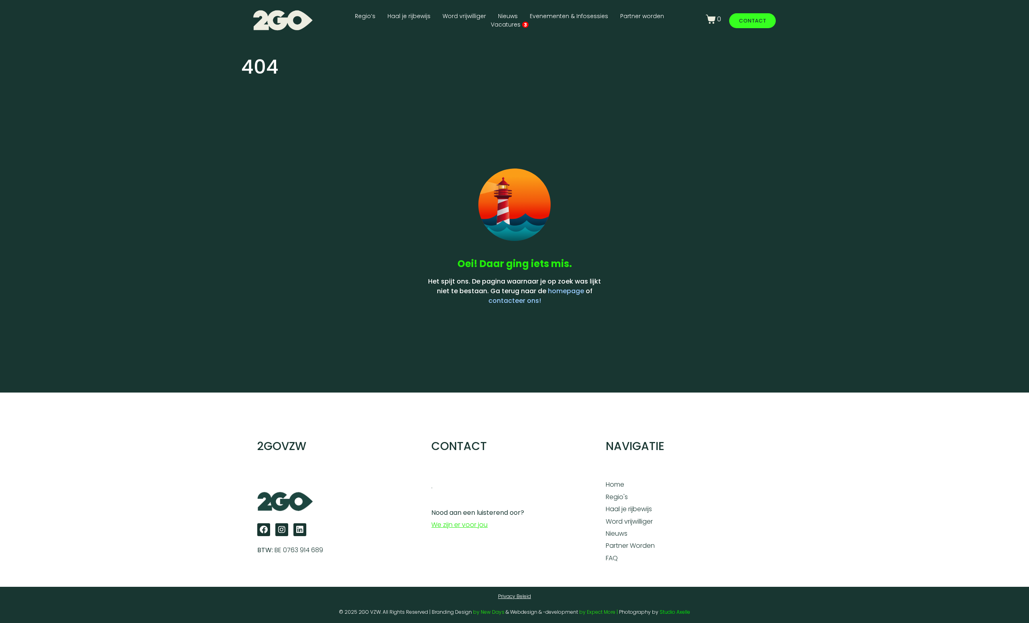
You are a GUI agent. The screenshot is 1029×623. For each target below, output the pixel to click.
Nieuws (508, 16)
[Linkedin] (299, 529)
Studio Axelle (675, 612)
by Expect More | (599, 612)
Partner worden (642, 16)
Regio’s (365, 16)
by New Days (488, 612)
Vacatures (509, 25)
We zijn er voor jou (459, 524)
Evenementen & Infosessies (569, 16)
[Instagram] (281, 529)
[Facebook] (263, 529)
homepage (566, 291)
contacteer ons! (514, 300)
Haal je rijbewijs (408, 16)
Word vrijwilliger (464, 16)
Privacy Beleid (514, 596)
